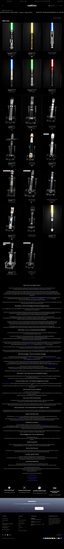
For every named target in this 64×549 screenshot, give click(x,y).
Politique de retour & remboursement (5, 527)
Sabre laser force (12, 126)
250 (11, 10)
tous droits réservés (12, 538)
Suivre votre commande (22, 530)
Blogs (19, 525)
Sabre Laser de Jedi (52, 126)
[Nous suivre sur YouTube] (7, 535)
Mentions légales (5, 520)
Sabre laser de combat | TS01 (32, 126)
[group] (12, 53)
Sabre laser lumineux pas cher (52, 199)
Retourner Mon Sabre (6, 529)
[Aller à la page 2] (34, 278)
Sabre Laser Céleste (11, 199)
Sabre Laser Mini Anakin (12, 89)
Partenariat (20, 527)
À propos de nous (5, 518)
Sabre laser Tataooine (52, 162)
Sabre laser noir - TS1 (32, 271)
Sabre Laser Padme (32, 199)
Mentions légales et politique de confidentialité (7, 524)
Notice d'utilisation (21, 523)
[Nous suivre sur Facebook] (3, 535)
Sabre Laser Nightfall (11, 162)
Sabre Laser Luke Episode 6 (11, 52)
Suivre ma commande (22, 520)
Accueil (3, 10)
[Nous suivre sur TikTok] (10, 535)
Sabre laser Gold (32, 162)
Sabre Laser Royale (32, 52)
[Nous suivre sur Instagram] (5, 535)
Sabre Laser (7, 10)
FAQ (19, 518)
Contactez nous (21, 521)
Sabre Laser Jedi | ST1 (52, 89)
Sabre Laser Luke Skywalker (32, 89)
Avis (19, 528)
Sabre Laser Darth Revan (52, 52)
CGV (3, 521)
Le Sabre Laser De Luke (12, 271)
